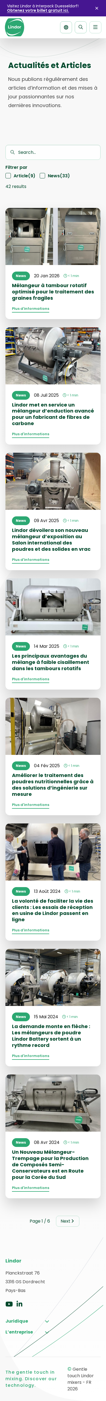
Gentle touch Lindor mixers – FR (14, 27)
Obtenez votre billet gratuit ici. (38, 10)
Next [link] (65, 1221)
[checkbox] (20, 176)
